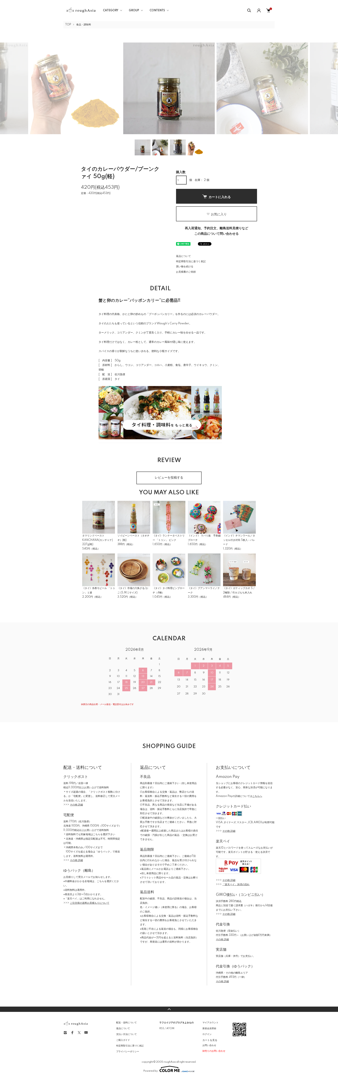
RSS (161, 1028)
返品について (183, 256)
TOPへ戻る (169, 1009)
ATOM (170, 1028)
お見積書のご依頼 (186, 272)
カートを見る (209, 1040)
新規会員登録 (209, 1028)
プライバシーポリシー (127, 1051)
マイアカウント (210, 1022)
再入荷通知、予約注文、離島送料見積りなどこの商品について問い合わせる (216, 231)
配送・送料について (126, 1022)
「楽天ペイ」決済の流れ (235, 884)
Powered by (150, 1071)
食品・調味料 (83, 24)
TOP (68, 24)
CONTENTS (157, 10)
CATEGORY (110, 10)
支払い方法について (126, 1034)
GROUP (134, 10)
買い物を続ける (184, 266)
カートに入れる (220, 197)
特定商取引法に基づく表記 (191, 261)
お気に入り (219, 214)
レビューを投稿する (169, 477)
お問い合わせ (209, 1045)
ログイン (207, 1034)
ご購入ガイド (123, 1040)
